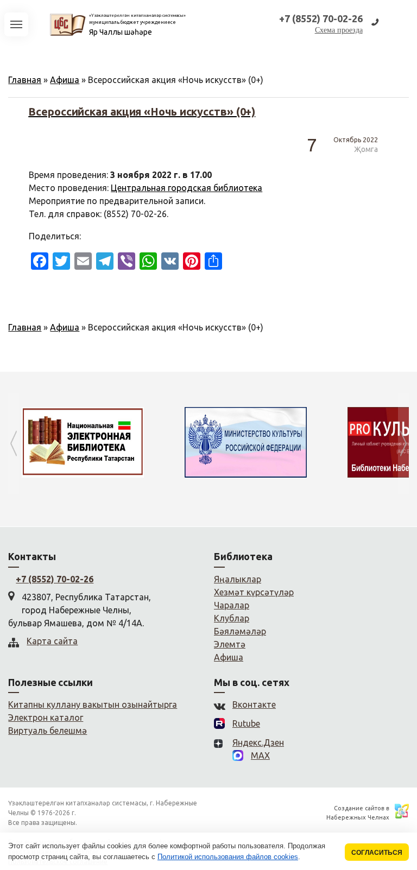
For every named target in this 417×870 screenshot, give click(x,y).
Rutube (246, 723)
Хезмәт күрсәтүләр (254, 592)
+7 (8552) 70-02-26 (54, 579)
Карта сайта (52, 641)
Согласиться (376, 852)
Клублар (231, 618)
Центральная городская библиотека (186, 188)
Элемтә (229, 644)
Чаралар (231, 605)
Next (403, 443)
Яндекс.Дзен (258, 742)
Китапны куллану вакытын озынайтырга (92, 704)
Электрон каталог (45, 717)
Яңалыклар (237, 579)
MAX (260, 755)
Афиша (64, 80)
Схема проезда (339, 30)
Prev (13, 443)
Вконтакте (254, 704)
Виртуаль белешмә (47, 730)
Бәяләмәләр (240, 631)
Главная (24, 80)
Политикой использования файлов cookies (227, 857)
